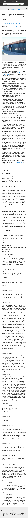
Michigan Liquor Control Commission (12, 23)
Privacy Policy (10, 510)
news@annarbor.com (18, 162)
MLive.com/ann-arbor (16, 9)
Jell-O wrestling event (14, 26)
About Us (20, 512)
